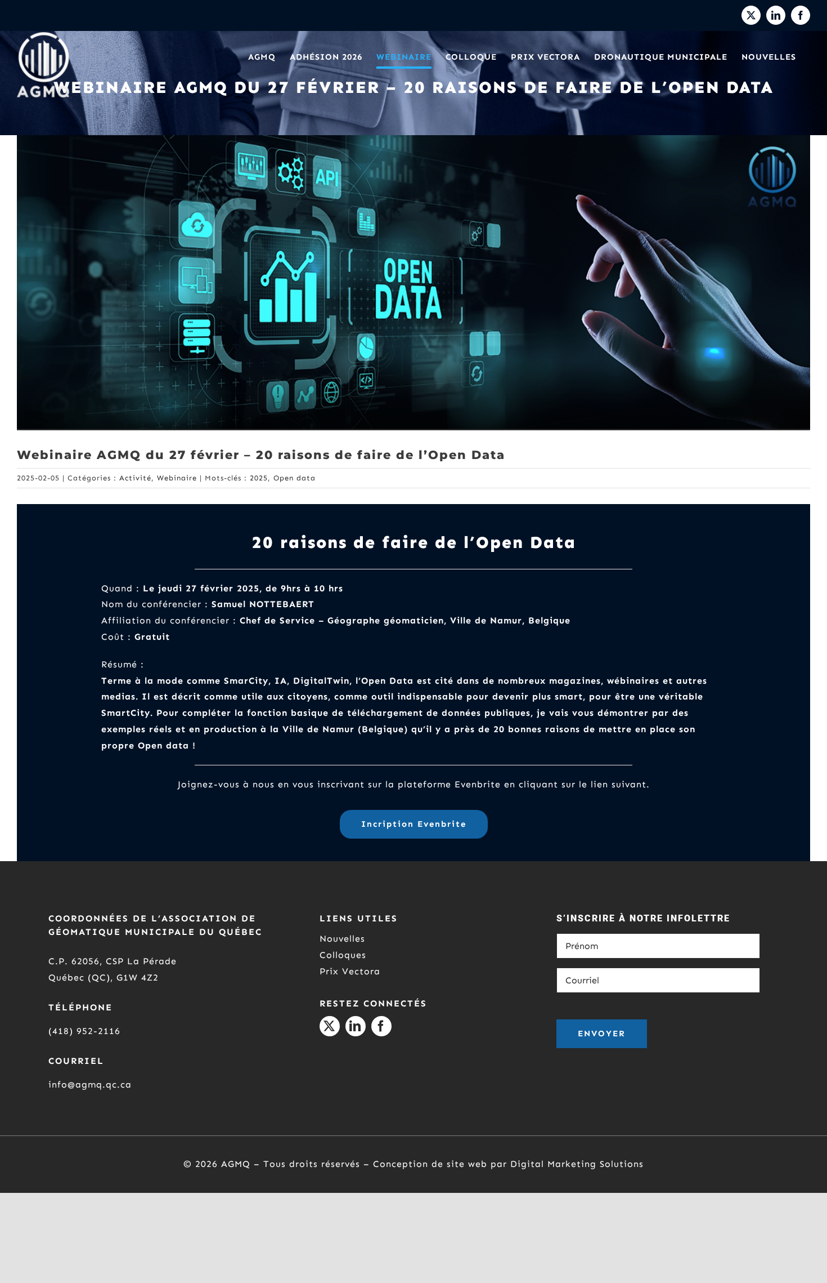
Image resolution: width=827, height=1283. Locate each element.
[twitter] (330, 1026)
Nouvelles (342, 938)
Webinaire (177, 478)
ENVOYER (602, 1033)
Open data (294, 478)
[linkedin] (355, 1026)
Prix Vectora (350, 971)
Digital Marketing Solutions (577, 1164)
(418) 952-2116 (84, 1031)
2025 (259, 478)
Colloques (343, 955)
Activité (135, 478)
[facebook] (381, 1026)
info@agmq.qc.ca (90, 1084)
